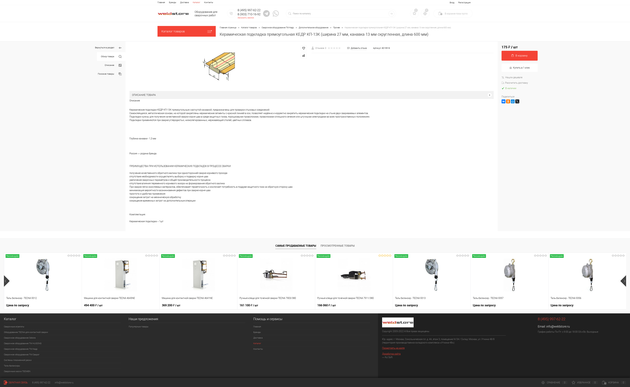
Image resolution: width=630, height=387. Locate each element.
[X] (517, 101)
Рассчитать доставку (516, 83)
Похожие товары (106, 74)
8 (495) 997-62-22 (41, 382)
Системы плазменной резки (18, 360)
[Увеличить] (218, 66)
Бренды (172, 2)
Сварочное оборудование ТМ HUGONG (23, 343)
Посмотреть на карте (393, 348)
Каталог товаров (173, 31)
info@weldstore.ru (558, 326)
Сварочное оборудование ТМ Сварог (21, 354)
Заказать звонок (246, 17)
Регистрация (464, 2)
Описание (110, 65)
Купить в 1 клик (521, 67)
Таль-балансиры (12, 365)
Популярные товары (138, 326)
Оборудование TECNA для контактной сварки (26, 332)
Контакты (208, 2)
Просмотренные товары (338, 245)
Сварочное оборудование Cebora (20, 338)
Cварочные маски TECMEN (17, 371)
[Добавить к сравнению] (304, 56)
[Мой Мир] (513, 101)
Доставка (184, 2)
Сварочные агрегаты (14, 326)
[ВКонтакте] (503, 101)
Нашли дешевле (513, 77)
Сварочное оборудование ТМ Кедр (20, 349)
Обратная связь (18, 382)
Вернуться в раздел (105, 47)
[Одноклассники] (508, 101)
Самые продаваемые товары (295, 245)
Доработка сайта (391, 353)
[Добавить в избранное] (304, 48)
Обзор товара (108, 56)
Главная (161, 2)
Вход (452, 2)
